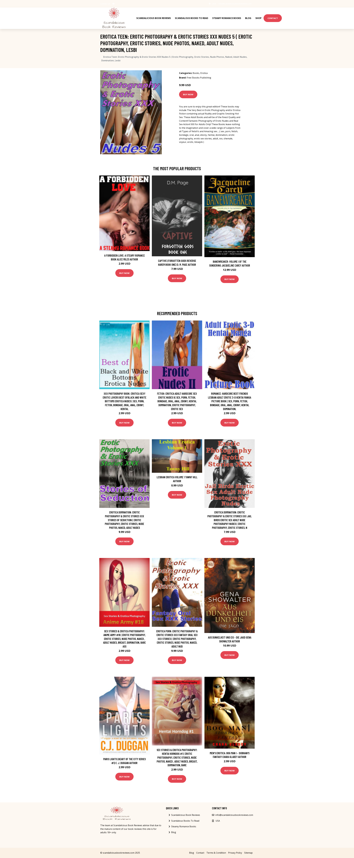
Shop (258, 18)
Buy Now (188, 94)
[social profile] (113, 3)
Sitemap (248, 852)
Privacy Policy (235, 852)
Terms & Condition (216, 852)
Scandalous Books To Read (191, 18)
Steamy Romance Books (226, 18)
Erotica (204, 73)
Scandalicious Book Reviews (153, 18)
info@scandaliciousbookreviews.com (235, 3)
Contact (273, 18)
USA (214, 3)
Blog (248, 18)
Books (196, 73)
